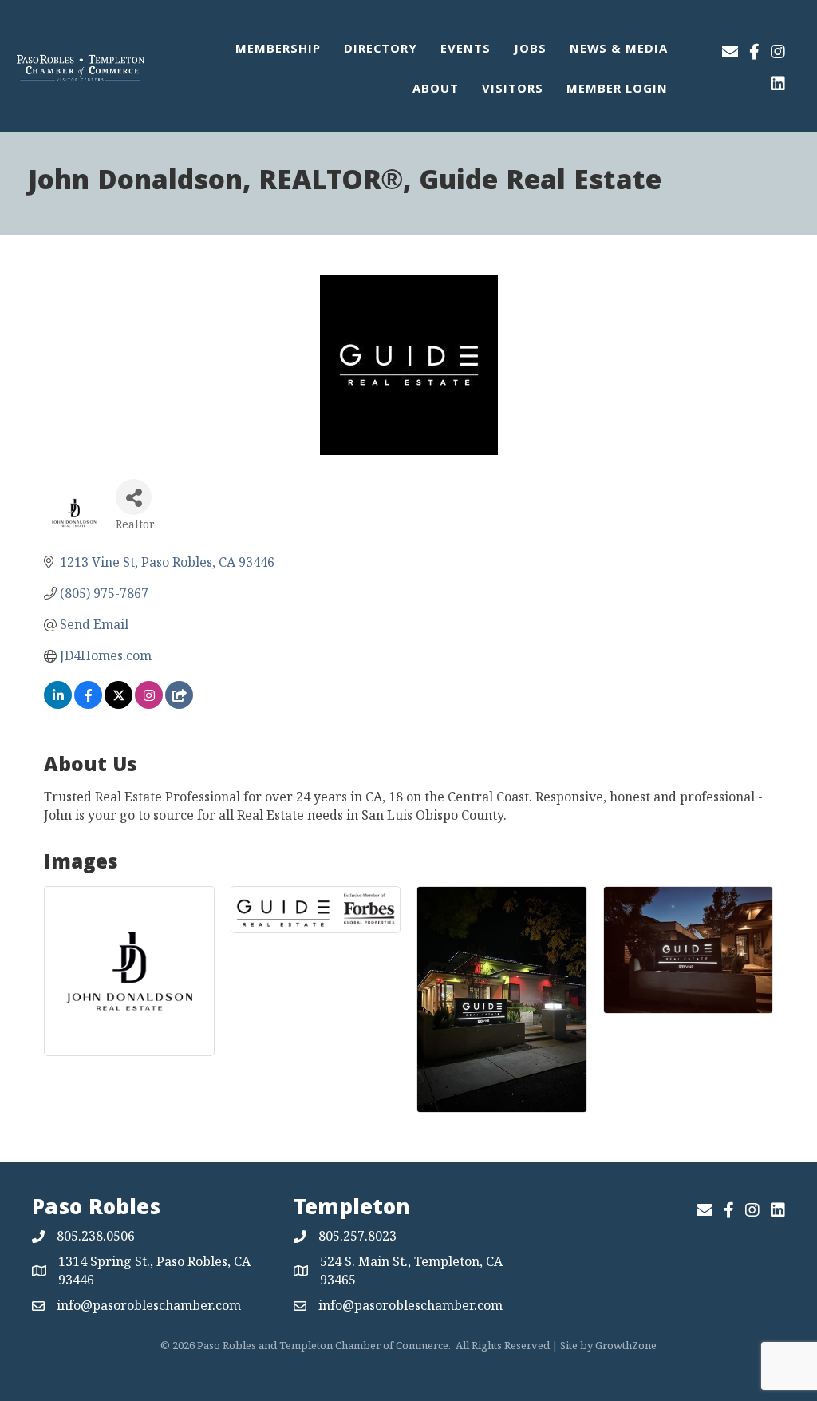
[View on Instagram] (149, 704)
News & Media (619, 50)
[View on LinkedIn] (58, 704)
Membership (278, 50)
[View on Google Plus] (179, 704)
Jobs (530, 50)
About (435, 90)
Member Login (617, 90)
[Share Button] (134, 497)
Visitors (512, 90)
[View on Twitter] (118, 704)
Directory (380, 50)
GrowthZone (626, 1345)
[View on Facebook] (88, 704)
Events (465, 50)
